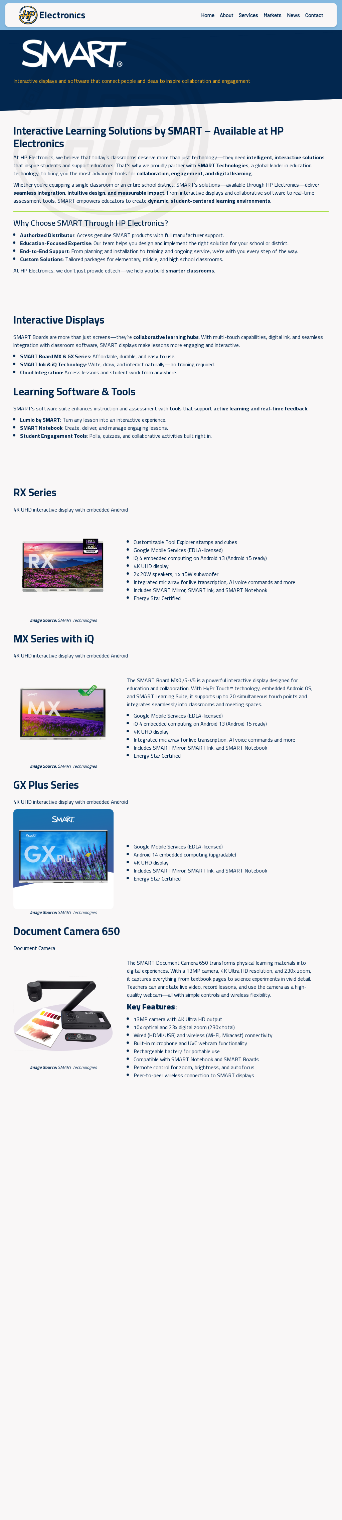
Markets (273, 15)
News (293, 15)
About (226, 15)
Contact (314, 15)
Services (248, 15)
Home (207, 15)
